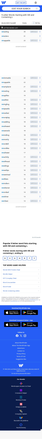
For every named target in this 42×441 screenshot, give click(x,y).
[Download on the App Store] (12, 312)
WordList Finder (21, 400)
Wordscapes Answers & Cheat (21, 386)
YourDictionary (21, 427)
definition (34, 32)
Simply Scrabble (21, 407)
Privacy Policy (21, 354)
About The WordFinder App (21, 345)
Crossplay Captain (21, 414)
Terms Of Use (21, 356)
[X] (21, 336)
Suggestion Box (21, 359)
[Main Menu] (40, 2)
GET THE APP (21, 3)
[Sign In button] (36, 2)
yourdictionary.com (33, 300)
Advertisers (21, 348)
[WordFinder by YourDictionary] (3, 2)
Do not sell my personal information (21, 373)
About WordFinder (21, 343)
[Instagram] (24, 336)
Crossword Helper (21, 393)
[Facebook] (17, 336)
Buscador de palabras (21, 420)
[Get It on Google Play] (29, 312)
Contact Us (21, 351)
